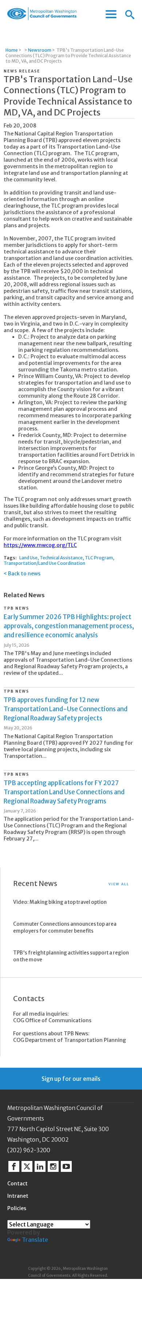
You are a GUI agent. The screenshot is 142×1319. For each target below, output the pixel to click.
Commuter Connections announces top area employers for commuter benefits (65, 927)
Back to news (24, 573)
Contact (17, 1183)
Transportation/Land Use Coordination (44, 563)
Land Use (28, 557)
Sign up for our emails (71, 1078)
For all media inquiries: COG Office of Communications (52, 1017)
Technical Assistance (61, 557)
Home (11, 50)
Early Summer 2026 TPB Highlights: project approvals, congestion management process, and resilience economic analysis (69, 626)
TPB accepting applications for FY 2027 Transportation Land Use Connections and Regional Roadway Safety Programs (64, 792)
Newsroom (39, 50)
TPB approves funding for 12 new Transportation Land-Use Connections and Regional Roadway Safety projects (65, 709)
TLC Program (99, 557)
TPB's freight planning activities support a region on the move (71, 956)
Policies (16, 1208)
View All (119, 884)
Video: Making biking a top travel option (60, 902)
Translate (35, 1239)
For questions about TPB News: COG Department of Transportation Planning (69, 1036)
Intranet (17, 1196)
